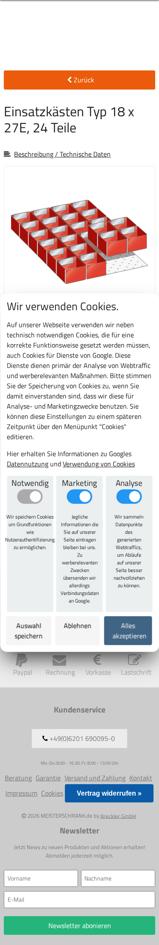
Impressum (21, 793)
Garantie (48, 778)
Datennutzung (27, 464)
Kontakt (140, 778)
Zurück (84, 80)
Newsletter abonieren (79, 925)
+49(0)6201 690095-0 (81, 738)
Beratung (18, 778)
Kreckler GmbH (118, 815)
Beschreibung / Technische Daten (62, 154)
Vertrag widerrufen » (109, 793)
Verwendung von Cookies (99, 464)
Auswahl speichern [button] (29, 630)
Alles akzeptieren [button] (130, 630)
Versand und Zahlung (95, 778)
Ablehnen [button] (78, 625)
